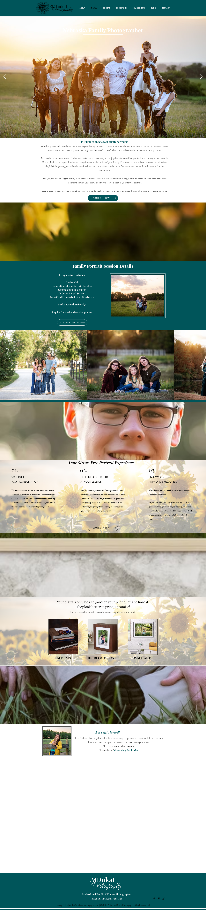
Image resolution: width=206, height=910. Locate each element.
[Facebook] (154, 898)
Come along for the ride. (126, 750)
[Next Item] (201, 77)
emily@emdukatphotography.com (84, 905)
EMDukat (101, 880)
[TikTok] (163, 898)
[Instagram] (159, 898)
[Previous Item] (4, 77)
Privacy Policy (62, 905)
